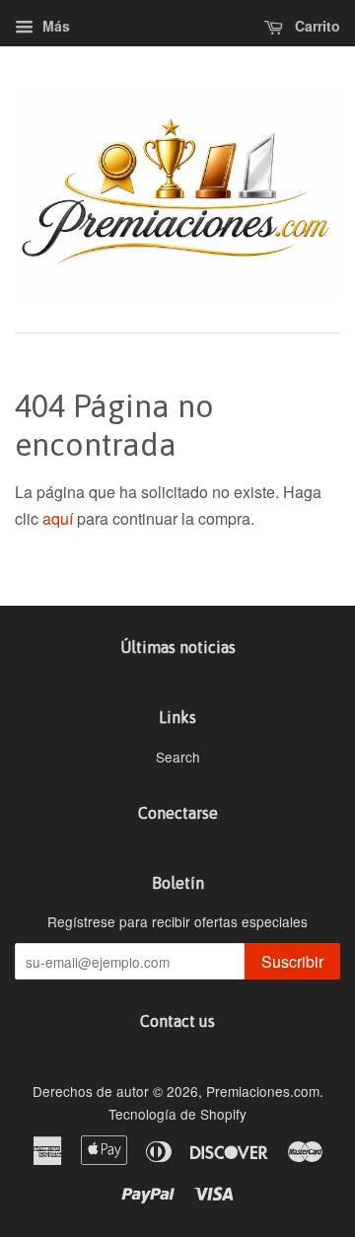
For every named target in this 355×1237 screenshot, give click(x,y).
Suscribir (292, 961)
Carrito (315, 26)
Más (54, 26)
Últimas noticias (178, 647)
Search (178, 756)
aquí (57, 518)
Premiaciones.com (263, 1091)
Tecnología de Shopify (177, 1114)
